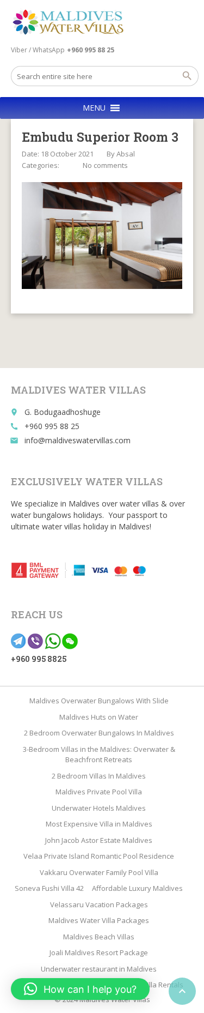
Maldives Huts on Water (98, 717)
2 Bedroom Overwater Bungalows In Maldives (99, 733)
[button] (94, 108)
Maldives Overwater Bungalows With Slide (99, 701)
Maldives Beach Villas (98, 937)
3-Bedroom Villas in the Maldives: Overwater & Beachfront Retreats (99, 754)
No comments (105, 165)
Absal (125, 154)
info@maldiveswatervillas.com (77, 440)
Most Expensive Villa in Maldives (99, 824)
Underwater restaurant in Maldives (99, 969)
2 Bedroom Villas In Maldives (99, 776)
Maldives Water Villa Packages (98, 920)
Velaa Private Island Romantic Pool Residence (98, 856)
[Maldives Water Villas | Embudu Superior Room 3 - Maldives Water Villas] (72, 21)
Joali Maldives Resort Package (99, 952)
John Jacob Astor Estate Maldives (98, 840)
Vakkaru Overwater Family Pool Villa (99, 872)
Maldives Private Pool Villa (98, 792)
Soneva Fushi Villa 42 (49, 888)
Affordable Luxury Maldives (137, 888)
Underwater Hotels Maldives (99, 808)
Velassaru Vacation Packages (99, 904)
